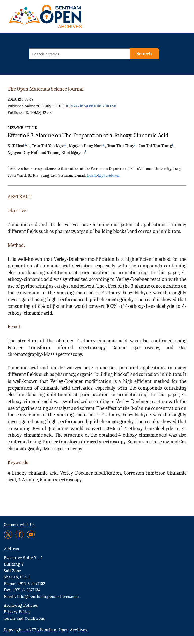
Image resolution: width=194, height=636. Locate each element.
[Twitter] (8, 534)
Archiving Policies (21, 605)
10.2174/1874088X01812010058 (91, 106)
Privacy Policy (17, 611)
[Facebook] (19, 534)
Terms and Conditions (24, 618)
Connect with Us (19, 524)
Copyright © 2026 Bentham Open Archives (45, 630)
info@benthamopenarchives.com (48, 596)
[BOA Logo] (60, 19)
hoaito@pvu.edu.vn (103, 175)
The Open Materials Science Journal (46, 89)
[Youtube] (30, 534)
